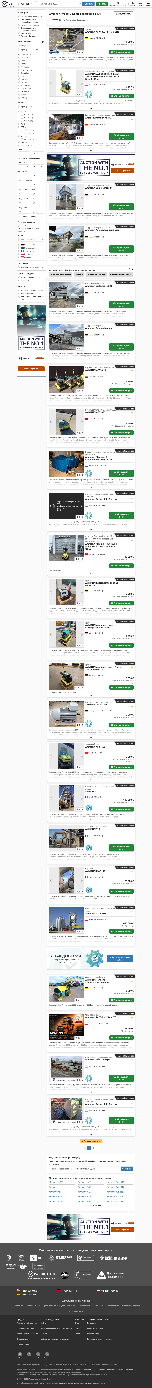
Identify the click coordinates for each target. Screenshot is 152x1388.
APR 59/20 (29, 121)
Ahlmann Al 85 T (56, 1182)
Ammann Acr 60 (56, 1201)
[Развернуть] (91, 65)
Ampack (25, 94)
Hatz (24, 98)
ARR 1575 (29, 130)
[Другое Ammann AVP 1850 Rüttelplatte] (66, 41)
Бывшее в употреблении (32, 267)
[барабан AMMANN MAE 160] (66, 880)
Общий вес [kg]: (24, 207)
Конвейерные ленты (61, 274)
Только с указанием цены (30, 158)
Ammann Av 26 (84, 1196)
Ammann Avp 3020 (115, 1201)
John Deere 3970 (33, 1305)
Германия (29, 245)
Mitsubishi (26, 70)
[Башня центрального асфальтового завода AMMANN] (66, 798)
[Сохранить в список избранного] (132, 32)
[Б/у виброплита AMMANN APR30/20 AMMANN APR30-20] (66, 379)
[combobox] (31, 240)
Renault (25, 61)
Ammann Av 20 (84, 1187)
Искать (89, 3)
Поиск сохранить (92, 1141)
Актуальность (124, 13)
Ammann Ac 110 (56, 1191)
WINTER (25, 85)
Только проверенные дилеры (32, 297)
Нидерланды (30, 248)
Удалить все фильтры (75, 20)
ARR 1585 (29, 133)
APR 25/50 (29, 115)
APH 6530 (29, 139)
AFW (24, 142)
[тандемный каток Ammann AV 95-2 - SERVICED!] (66, 1027)
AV (23, 124)
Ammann (26, 54)
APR (23, 111)
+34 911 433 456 (29, 1294)
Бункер (79, 274)
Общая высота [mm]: (26, 198)
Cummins (26, 73)
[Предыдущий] (51, 41)
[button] (148, 4)
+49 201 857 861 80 (109, 1291)
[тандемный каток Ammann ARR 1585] (66, 756)
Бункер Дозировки (97, 274)
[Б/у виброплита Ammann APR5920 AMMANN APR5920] (66, 422)
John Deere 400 (17, 1305)
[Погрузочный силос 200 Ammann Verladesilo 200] (66, 295)
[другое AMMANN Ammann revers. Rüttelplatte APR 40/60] (66, 634)
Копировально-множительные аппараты (124, 1305)
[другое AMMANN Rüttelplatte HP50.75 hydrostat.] (66, 592)
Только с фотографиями (32, 290)
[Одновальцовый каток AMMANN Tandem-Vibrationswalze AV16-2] (66, 989)
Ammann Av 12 (84, 1182)
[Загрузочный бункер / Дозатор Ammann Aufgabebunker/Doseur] (66, 239)
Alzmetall (26, 88)
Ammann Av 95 (84, 1201)
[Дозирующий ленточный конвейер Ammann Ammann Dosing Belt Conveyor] (66, 1111)
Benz (24, 64)
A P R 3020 (26, 145)
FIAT (24, 82)
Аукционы (26, 280)
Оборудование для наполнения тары (29, 29)
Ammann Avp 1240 (115, 1187)
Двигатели (26, 33)
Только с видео (28, 293)
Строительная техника (31, 16)
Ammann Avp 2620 (115, 1196)
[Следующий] (82, 41)
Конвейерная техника (30, 25)
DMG (24, 79)
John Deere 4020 (76, 1311)
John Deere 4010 (51, 1305)
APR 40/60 (29, 118)
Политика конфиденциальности (69, 1383)
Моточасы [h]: (23, 171)
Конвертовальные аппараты (91, 1305)
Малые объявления (30, 277)
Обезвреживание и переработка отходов (30, 20)
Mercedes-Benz (28, 67)
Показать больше (92, 1205)
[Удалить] (80, 4)
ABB (23, 76)
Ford (24, 57)
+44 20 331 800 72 (29, 1291)
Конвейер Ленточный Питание (125, 274)
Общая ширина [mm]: (26, 189)
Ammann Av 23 (84, 1191)
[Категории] (35, 4)
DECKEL (25, 91)
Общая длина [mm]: (26, 180)
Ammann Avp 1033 (115, 1182)
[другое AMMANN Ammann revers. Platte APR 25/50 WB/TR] (66, 676)
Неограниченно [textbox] (27, 239)
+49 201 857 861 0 (69, 1291)
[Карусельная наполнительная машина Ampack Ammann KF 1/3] (66, 127)
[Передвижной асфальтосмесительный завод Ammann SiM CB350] (66, 920)
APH (23, 136)
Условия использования (90, 1383)
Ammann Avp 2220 (115, 1191)
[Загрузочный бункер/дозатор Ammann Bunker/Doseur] (66, 197)
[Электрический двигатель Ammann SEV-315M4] (66, 714)
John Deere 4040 (68, 1305)
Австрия (28, 257)
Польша (28, 254)
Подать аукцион (122, 170)
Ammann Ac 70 (55, 1196)
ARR (23, 127)
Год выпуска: (23, 162)
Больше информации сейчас (119, 958)
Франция (29, 251)
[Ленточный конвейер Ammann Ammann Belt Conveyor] (66, 1069)
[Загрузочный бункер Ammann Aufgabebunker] (66, 337)
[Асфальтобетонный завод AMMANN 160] (66, 838)
